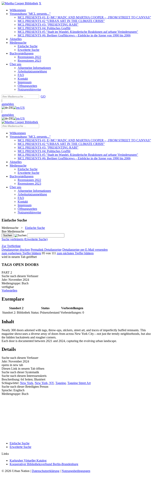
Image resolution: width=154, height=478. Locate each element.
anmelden (8, 104)
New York (26, 383)
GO (43, 96)
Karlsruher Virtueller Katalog (28, 460)
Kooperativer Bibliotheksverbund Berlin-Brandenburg (44, 464)
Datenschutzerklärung (45, 471)
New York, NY (44, 383)
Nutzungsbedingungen (76, 471)
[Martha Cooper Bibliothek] (20, 3)
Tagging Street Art (79, 383)
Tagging (60, 383)
